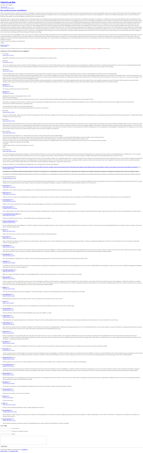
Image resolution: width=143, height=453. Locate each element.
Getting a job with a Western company (7, 7)
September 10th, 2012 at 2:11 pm (10, 411)
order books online (7, 206)
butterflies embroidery (8, 270)
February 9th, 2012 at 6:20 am (9, 231)
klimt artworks (6, 277)
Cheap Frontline (7, 308)
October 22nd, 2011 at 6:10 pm (9, 201)
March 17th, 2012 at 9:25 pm (9, 247)
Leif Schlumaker (7, 199)
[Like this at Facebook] (4, 45)
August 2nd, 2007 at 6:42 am (9, 112)
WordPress (24, 449)
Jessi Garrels (6, 185)
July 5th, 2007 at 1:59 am (8, 62)
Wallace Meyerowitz (8, 357)
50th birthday (6, 245)
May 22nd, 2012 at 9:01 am (8, 374)
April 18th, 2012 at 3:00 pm (8, 324)
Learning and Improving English (41, 48)
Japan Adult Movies (7, 364)
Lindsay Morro (6, 315)
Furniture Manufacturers (9, 221)
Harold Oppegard (7, 419)
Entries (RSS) (3, 451)
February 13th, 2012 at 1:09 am (9, 238)
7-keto (4, 301)
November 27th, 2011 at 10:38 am (10, 208)
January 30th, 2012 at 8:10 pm (9, 215)
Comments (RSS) (13, 451)
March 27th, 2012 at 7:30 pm (9, 296)
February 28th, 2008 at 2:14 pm (9, 151)
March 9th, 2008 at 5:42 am (8, 168)
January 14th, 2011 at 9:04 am (9, 187)
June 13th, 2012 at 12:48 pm (8, 383)
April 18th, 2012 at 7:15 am (8, 317)
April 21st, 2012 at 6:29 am (8, 333)
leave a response (92, 48)
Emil (4, 403)
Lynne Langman (7, 389)
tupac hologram (6, 322)
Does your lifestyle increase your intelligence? (13, 10)
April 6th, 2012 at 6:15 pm (8, 310)
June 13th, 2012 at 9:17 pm (8, 390)
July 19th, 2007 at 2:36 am (8, 93)
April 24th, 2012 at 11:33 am (9, 359)
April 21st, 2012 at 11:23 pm (8, 343)
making (4, 287)
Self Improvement (52, 48)
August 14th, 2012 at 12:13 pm (9, 404)
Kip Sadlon (5, 341)
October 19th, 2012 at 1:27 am (9, 420)
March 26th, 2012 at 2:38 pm (9, 288)
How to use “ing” (4, 6)
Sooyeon (5, 84)
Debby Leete (6, 192)
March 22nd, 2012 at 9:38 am (9, 278)
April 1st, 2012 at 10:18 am (8, 303)
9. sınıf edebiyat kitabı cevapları (10, 214)
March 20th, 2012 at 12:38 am (9, 262)
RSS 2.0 (81, 48)
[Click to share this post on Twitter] (3, 46)
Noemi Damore (6, 373)
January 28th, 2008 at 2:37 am (9, 132)
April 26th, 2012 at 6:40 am (8, 366)
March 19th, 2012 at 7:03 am (9, 255)
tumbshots (5, 382)
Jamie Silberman (7, 294)
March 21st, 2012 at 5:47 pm (9, 271)
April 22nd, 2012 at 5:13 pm (8, 350)
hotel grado (5, 348)
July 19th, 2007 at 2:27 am (8, 86)
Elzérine (5, 396)
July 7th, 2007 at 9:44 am (8, 71)
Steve (4, 229)
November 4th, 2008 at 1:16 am (9, 178)
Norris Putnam (6, 410)
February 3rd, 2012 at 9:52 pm (9, 222)
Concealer (5, 261)
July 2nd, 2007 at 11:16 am (8, 55)
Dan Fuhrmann (6, 254)
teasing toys (6, 331)
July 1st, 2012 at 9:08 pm (8, 397)
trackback (99, 48)
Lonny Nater (6, 236)
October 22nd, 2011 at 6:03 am (9, 194)
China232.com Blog (7, 2)
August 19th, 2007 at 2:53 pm (9, 120)
